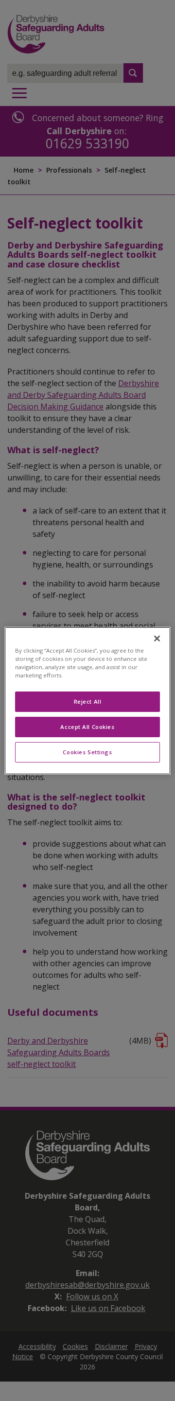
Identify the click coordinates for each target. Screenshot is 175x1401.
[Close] (157, 638)
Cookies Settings (87, 752)
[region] (87, 700)
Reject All (88, 701)
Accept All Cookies (87, 726)
